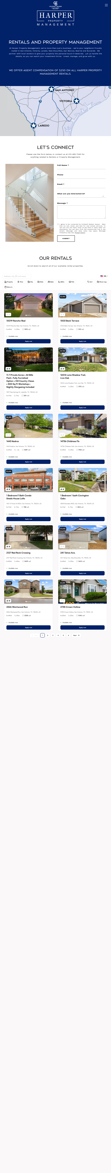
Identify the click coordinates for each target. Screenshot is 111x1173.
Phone (60, 175)
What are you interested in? (71, 194)
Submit (66, 238)
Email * (60, 184)
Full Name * (63, 165)
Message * (62, 203)
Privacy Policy (80, 232)
